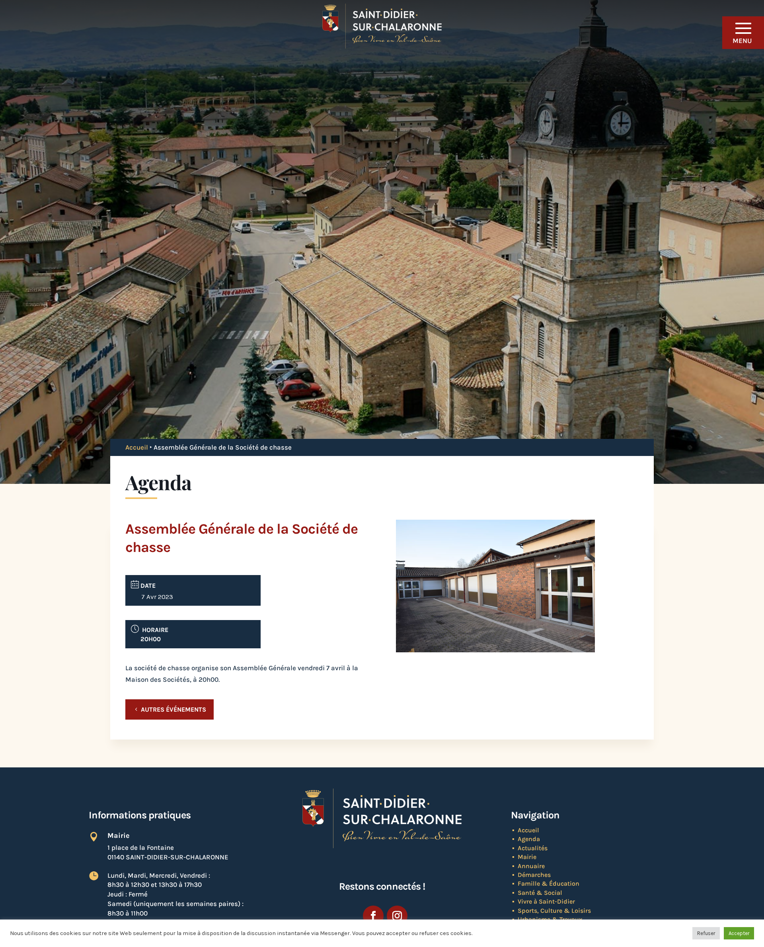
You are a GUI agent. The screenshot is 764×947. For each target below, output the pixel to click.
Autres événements (173, 709)
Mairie (527, 857)
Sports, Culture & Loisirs (554, 910)
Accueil (136, 447)
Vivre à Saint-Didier (546, 901)
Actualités (533, 848)
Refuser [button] (706, 933)
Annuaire (531, 866)
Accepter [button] (739, 933)
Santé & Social (540, 892)
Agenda (529, 839)
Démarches (534, 875)
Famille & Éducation (548, 883)
